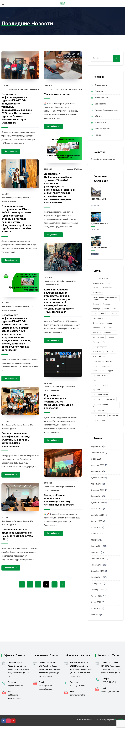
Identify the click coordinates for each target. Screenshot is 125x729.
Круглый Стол (99, 318)
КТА (94, 313)
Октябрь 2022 (97, 583)
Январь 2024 (97, 496)
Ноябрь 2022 (97, 577)
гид (113, 352)
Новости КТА (34, 89)
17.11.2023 (48, 483)
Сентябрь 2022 (97, 590)
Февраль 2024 (97, 490)
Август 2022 (96, 596)
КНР (114, 309)
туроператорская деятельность (100, 405)
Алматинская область (102, 283)
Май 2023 (95, 540)
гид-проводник (99, 356)
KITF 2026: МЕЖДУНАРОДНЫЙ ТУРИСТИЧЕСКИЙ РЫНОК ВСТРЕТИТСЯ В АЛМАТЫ (100, 199)
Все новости (14, 89)
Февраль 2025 (97, 465)
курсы (111, 371)
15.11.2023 (5, 517)
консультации (98, 371)
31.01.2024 (5, 86)
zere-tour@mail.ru (77, 695)
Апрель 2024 (97, 484)
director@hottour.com (110, 691)
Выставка (107, 288)
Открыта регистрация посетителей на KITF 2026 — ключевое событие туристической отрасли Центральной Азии (100, 248)
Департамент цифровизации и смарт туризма (105, 298)
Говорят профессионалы (106, 110)
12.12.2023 (5, 194)
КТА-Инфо (24, 89)
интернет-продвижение (103, 366)
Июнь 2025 (96, 459)
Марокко (96, 328)
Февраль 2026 (97, 453)
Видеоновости (101, 97)
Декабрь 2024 (97, 477)
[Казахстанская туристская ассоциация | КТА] (62, 3)
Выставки (97, 293)
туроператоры (99, 411)
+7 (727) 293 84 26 (15, 686)
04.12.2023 (48, 383)
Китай (114, 313)
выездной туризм (100, 352)
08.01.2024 (48, 86)
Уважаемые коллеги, (57, 94)
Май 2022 (95, 615)
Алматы (96, 288)
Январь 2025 (97, 471)
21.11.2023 (5, 421)
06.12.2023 (48, 277)
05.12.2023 (5, 303)
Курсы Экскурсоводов (102, 323)
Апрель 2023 (97, 546)
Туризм (96, 342)
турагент (96, 390)
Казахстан (104, 313)
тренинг (96, 380)
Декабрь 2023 (97, 502)
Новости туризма (9, 201)
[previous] (22, 584)
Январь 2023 (97, 565)
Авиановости (101, 85)
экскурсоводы (99, 420)
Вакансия (99, 91)
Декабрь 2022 (97, 571)
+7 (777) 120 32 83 (77, 686)
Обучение (97, 332)
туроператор (109, 399)
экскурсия (113, 415)
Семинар (111, 337)
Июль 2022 (96, 602)
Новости (108, 328)
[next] (62, 584)
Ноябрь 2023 (97, 509)
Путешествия (98, 337)
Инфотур (96, 309)
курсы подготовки (101, 375)
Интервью (107, 304)
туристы (96, 399)
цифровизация (99, 415)
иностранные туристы (102, 361)
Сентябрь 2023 (97, 515)
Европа (96, 304)
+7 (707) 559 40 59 (108, 682)
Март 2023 (95, 552)
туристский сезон (100, 394)
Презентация (110, 332)
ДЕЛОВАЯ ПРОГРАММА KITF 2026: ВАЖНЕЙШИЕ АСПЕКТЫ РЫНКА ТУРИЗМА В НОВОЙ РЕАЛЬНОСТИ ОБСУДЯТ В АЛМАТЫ (100, 223)
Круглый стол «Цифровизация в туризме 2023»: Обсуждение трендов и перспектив (58, 401)
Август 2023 (96, 521)
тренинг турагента (100, 385)
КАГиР (106, 309)
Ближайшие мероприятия (103, 159)
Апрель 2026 (97, 446)
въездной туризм (100, 347)
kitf (94, 278)
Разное (98, 135)
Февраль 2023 (97, 558)
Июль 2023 (96, 527)
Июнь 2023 (96, 534)
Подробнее (9, 151)
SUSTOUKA (104, 278)
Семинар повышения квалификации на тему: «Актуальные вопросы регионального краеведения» (15, 440)
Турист (106, 342)
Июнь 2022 (96, 608)
